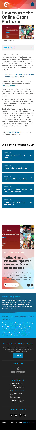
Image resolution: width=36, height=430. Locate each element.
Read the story (10, 285)
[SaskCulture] (8, 4)
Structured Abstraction (28, 422)
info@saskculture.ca (18, 390)
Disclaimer (5, 422)
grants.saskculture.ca (16, 74)
